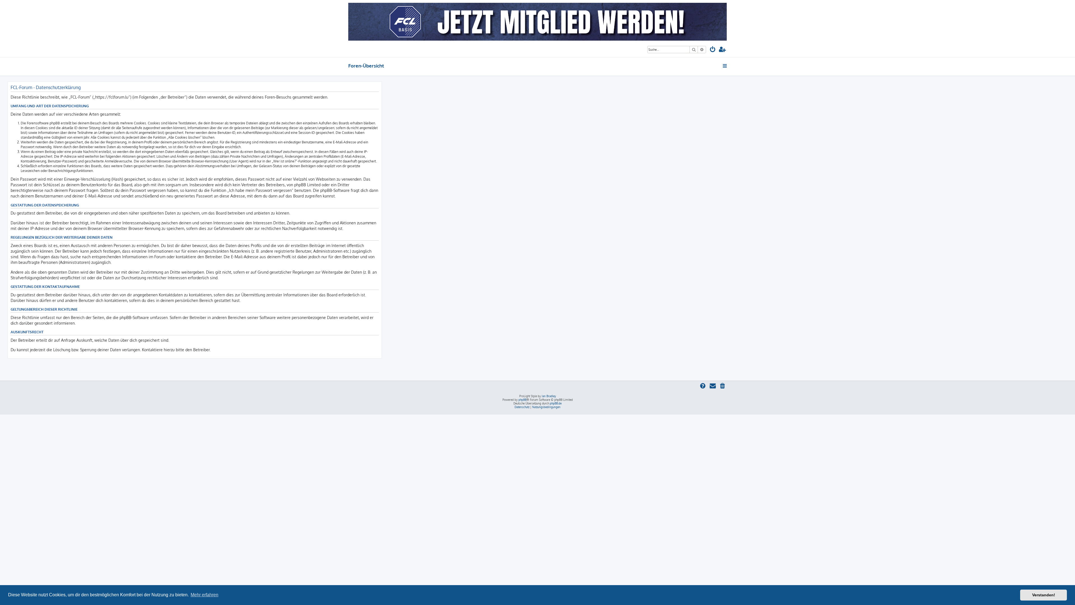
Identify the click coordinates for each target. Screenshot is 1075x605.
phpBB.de (556, 403)
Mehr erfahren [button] (204, 594)
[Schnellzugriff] (725, 66)
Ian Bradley (549, 396)
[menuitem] (713, 50)
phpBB (522, 399)
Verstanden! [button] (1043, 595)
